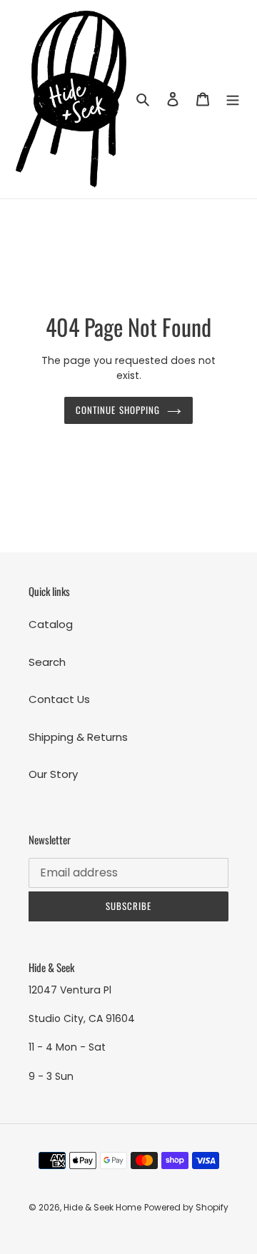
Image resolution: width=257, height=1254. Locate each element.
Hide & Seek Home (102, 1207)
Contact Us (59, 699)
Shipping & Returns (78, 736)
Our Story (53, 774)
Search (47, 661)
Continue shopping (118, 410)
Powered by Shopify (186, 1207)
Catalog (51, 624)
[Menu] (233, 99)
